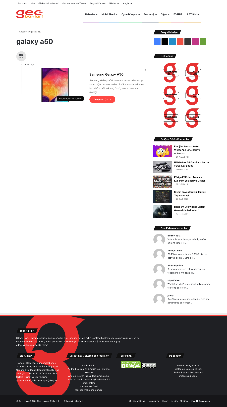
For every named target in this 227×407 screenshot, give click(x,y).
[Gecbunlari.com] (29, 14)
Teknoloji (149, 14)
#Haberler (114, 3)
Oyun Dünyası (129, 14)
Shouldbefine (175, 265)
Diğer (164, 14)
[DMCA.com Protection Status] (131, 367)
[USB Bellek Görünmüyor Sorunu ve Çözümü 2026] (162, 167)
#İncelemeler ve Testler (74, 3)
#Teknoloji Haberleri (48, 3)
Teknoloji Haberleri (73, 401)
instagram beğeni (188, 376)
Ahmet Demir (175, 250)
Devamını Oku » (102, 99)
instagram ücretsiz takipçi (188, 369)
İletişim (174, 401)
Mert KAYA (174, 280)
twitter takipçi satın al (188, 365)
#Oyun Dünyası (98, 3)
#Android (22, 3)
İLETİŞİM (192, 14)
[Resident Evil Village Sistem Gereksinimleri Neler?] (162, 211)
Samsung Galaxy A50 (106, 74)
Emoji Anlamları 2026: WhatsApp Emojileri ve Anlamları (187, 150)
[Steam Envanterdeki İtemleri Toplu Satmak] (162, 196)
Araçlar (126, 3)
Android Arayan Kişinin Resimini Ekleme (88, 376)
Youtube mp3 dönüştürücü (89, 390)
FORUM (177, 14)
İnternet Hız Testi (89, 386)
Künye (165, 401)
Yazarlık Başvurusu (200, 401)
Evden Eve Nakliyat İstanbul (188, 372)
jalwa (170, 295)
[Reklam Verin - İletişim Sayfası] (171, 73)
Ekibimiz (184, 401)
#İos (33, 3)
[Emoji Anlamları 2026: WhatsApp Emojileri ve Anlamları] (162, 151)
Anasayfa (23, 31)
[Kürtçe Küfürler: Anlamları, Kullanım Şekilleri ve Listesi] (162, 182)
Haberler (90, 14)
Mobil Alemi (108, 14)
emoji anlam (89, 383)
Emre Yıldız (174, 235)
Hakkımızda (153, 401)
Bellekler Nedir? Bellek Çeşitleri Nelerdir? (88, 379)
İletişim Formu (106, 341)
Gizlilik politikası (137, 401)
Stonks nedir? (88, 365)
